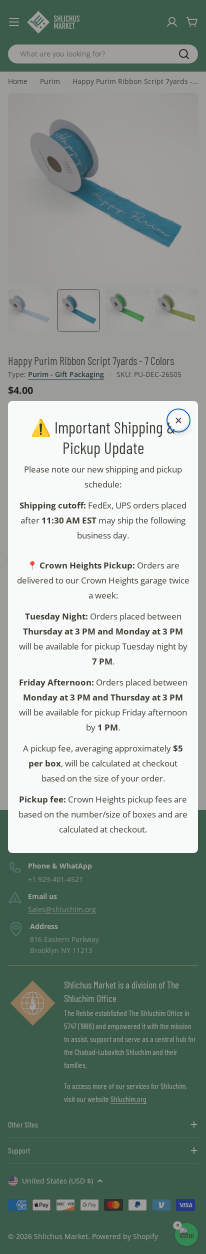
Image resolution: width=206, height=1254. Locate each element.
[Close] (178, 420)
